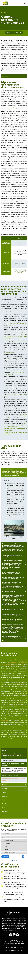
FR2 (13, 372)
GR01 (21, 270)
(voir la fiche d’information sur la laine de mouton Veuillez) (15, 416)
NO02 (24, 271)
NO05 (21, 272)
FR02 (21, 394)
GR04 (15, 271)
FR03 (5, 336)
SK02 (9, 325)
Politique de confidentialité (13, 947)
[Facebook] (10, 934)
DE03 (22, 334)
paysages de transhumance (18, 107)
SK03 (5, 396)
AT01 (15, 270)
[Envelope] (17, 934)
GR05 (18, 271)
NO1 (21, 271)
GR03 (24, 270)
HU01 (25, 336)
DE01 (11, 324)
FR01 (18, 270)
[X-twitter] (14, 934)
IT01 (5, 338)
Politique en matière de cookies (14, 950)
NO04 (18, 272)
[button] (24, 3)
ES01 (21, 372)
